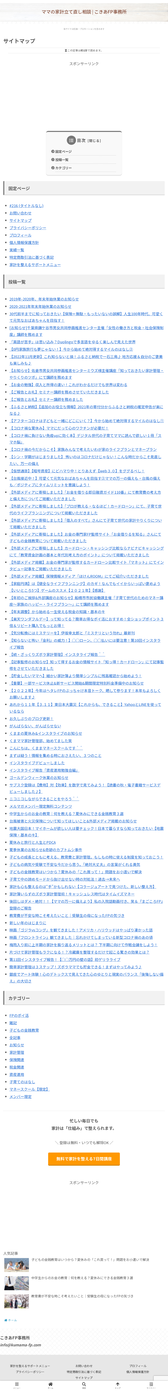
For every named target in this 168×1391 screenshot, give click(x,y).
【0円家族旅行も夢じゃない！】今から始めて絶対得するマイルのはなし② (71, 349)
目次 (81, 140)
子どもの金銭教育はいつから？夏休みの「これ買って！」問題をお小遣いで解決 (75, 871)
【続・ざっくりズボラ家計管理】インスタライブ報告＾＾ (57, 654)
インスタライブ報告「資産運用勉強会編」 (44, 770)
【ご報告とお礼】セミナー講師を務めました (46, 399)
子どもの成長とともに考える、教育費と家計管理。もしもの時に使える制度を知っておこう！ (86, 857)
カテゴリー (63, 167)
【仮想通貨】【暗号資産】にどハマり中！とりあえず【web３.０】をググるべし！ (77, 470)
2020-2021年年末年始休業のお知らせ (40, 306)
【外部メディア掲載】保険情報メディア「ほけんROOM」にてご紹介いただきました (79, 576)
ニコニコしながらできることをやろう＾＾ (44, 798)
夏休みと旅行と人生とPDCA (32, 842)
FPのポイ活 (19, 1015)
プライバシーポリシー (27, 227)
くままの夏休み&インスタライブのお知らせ (45, 733)
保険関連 (16, 1059)
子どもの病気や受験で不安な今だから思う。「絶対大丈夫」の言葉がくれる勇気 (74, 864)
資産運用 (16, 1074)
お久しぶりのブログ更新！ (31, 718)
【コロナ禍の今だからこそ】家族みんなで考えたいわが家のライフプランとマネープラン (83, 449)
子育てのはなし (22, 1081)
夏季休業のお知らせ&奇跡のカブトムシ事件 (45, 849)
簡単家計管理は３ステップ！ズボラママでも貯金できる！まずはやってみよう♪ (75, 966)
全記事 (14, 1037)
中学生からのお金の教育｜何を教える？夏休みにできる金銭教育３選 (66, 813)
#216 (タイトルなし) (26, 205)
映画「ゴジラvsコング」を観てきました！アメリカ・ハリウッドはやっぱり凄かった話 (81, 930)
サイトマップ (20, 220)
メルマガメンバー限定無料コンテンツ (40, 806)
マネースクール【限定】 (29, 1089)
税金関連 (16, 1067)
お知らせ (16, 1044)
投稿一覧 (61, 159)
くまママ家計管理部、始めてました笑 (40, 740)
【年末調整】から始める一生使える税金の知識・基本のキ (57, 611)
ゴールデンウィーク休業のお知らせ (38, 777)
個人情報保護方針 (24, 242)
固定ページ (63, 151)
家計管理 (16, 1052)
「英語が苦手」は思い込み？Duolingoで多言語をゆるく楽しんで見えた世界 (72, 341)
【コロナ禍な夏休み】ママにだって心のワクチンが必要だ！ (59, 428)
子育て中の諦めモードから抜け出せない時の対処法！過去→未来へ (64, 879)
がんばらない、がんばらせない (35, 725)
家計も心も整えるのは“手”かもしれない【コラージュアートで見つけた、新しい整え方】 (82, 886)
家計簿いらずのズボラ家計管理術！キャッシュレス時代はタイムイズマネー (72, 893)
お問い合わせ (20, 213)
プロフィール (20, 235)
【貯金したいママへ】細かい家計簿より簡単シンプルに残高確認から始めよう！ (75, 675)
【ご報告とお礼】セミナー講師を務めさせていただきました (59, 392)
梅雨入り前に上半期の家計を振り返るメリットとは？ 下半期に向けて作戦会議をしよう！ (83, 944)
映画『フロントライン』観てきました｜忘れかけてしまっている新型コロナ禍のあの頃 (81, 937)
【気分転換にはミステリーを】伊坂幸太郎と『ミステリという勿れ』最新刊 (72, 632)
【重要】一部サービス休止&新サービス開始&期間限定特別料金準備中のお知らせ (76, 683)
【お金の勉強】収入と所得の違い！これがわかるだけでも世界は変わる (68, 384)
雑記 (13, 1022)
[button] (154, 757)
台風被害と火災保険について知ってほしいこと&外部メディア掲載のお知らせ (73, 821)
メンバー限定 (20, 1096)
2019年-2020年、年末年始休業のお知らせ (44, 299)
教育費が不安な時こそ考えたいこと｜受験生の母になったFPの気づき (67, 915)
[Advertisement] (84, 95)
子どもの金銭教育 (24, 1030)
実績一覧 (16, 249)
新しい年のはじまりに (27, 922)
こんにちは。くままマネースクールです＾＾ (46, 748)
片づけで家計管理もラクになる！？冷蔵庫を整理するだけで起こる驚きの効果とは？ (79, 952)
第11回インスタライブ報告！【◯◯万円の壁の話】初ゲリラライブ (64, 959)
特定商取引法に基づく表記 (31, 257)
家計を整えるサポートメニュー (35, 264)
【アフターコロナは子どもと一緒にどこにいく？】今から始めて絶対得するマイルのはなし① (86, 420)
